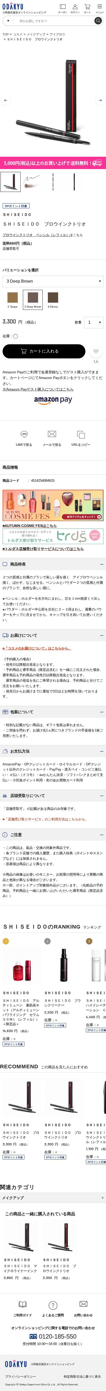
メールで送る (52, 445)
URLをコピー (81, 445)
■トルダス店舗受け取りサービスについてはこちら (43, 549)
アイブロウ (57, 34)
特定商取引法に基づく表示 (82, 1376)
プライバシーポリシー (20, 1376)
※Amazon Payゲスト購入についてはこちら (38, 389)
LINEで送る (24, 445)
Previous (5, 100)
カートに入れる (44, 351)
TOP (6, 34)
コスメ (17, 34)
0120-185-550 (57, 1336)
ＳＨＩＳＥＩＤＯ (17, 214)
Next (100, 100)
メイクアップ (36, 34)
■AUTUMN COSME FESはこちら (30, 526)
